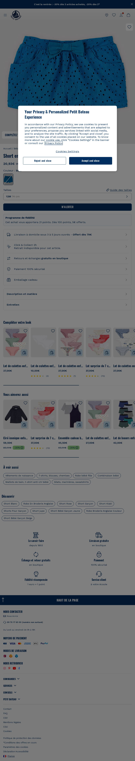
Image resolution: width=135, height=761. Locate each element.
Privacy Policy (53, 143)
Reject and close (42, 161)
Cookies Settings (67, 151)
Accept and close (90, 161)
